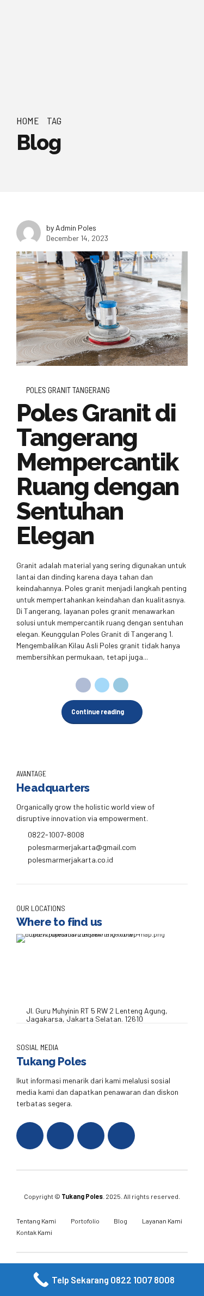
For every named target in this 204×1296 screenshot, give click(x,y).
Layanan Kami (162, 1221)
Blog (120, 1221)
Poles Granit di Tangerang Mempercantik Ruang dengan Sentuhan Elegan (97, 474)
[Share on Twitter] (102, 685)
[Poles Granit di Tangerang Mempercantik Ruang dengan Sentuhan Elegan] (102, 308)
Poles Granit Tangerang (68, 390)
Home (27, 120)
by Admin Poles (71, 227)
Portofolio (85, 1221)
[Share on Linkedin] (120, 685)
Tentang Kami (36, 1221)
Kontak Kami (34, 1232)
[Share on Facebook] (83, 685)
